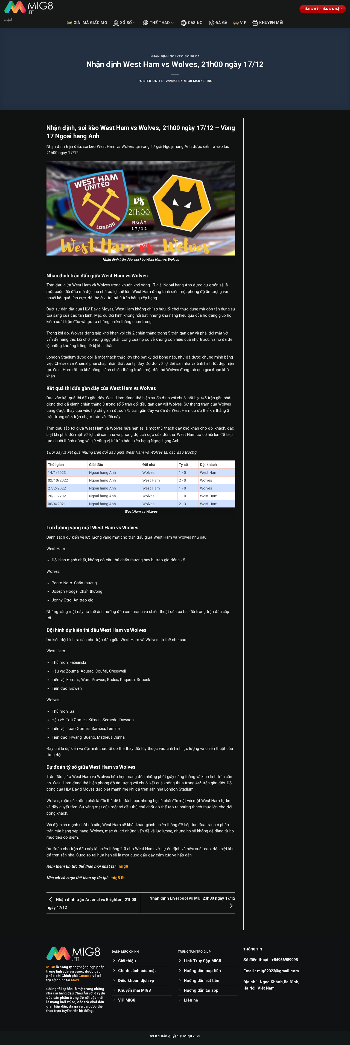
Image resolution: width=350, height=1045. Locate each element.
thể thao (160, 22)
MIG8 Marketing (198, 81)
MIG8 (50, 967)
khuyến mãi (271, 22)
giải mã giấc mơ (90, 22)
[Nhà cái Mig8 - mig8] (31, 7)
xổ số (126, 22)
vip (243, 22)
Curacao (85, 976)
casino (195, 22)
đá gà (221, 22)
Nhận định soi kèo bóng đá (175, 56)
